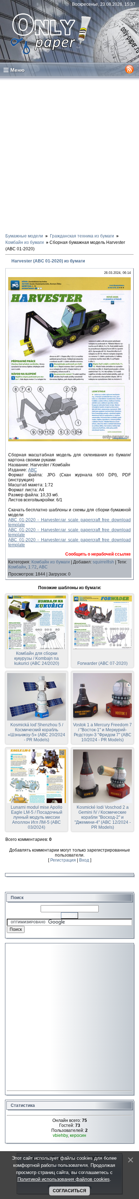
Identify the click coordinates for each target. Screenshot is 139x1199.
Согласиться (69, 1190)
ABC (32, 469)
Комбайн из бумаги (50, 562)
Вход (84, 860)
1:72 (32, 567)
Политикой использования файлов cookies (63, 1179)
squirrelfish (103, 562)
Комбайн (17, 567)
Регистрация (63, 860)
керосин (78, 1135)
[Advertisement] (69, 154)
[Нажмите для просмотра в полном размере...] (69, 439)
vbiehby (60, 1135)
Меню (17, 70)
